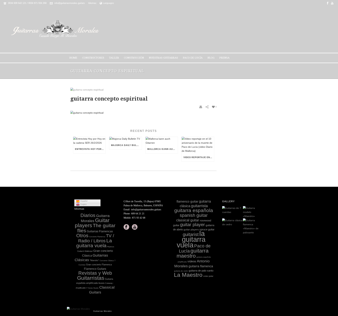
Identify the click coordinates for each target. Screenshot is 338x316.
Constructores (93, 57)
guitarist (191, 234)
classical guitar (187, 220)
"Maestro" (94, 260)
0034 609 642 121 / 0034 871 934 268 (27, 3)
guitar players (191, 229)
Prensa (224, 57)
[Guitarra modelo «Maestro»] (261, 212)
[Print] (200, 107)
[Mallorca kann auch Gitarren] (162, 141)
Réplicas (110, 247)
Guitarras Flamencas (100, 231)
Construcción (134, 57)
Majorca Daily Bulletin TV (126, 145)
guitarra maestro (193, 253)
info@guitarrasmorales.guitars (69, 3)
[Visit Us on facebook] (126, 227)
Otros (82, 235)
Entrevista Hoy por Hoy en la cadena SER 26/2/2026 (90, 149)
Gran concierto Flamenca (99, 264)
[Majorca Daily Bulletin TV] (125, 139)
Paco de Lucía (193, 57)
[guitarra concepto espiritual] (143, 90)
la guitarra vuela (191, 239)
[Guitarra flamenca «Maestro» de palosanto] (261, 226)
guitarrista (199, 206)
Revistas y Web (95, 273)
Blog (211, 57)
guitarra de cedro (181, 271)
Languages (108, 3)
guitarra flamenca (201, 266)
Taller (114, 57)
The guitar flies (96, 228)
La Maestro (188, 275)
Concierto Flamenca (97, 237)
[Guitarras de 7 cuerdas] (240, 210)
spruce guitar (206, 229)
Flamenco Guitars (95, 268)
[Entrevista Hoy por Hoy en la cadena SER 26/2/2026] (89, 141)
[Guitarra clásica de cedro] (240, 222)
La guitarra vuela (94, 243)
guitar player (192, 224)
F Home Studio (92, 288)
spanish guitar (194, 215)
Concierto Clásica (107, 260)
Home (73, 57)
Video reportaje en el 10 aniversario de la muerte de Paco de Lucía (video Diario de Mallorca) (198, 157)
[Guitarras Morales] (56, 29)
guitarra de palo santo (201, 270)
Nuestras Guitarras (163, 57)
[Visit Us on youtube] (134, 227)
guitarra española (193, 210)
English (83, 204)
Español (83, 201)
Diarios (87, 215)
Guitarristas (90, 278)
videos (191, 261)
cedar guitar (208, 276)
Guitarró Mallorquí (85, 251)
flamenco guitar (187, 201)
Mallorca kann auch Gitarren (162, 149)
